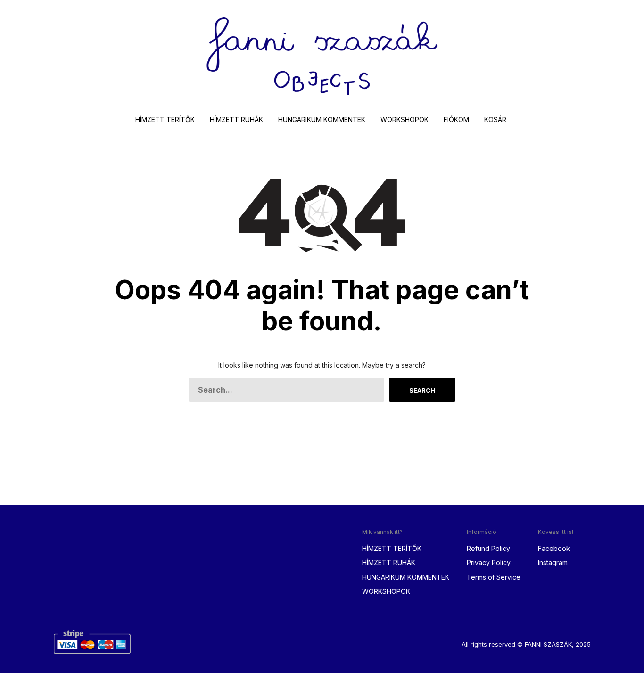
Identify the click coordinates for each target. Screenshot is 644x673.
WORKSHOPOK (404, 119)
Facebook (554, 548)
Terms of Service (493, 577)
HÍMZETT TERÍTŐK (165, 119)
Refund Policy (488, 548)
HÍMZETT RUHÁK (236, 119)
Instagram (553, 562)
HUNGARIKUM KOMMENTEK (321, 119)
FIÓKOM (456, 119)
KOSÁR (495, 119)
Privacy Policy (489, 562)
